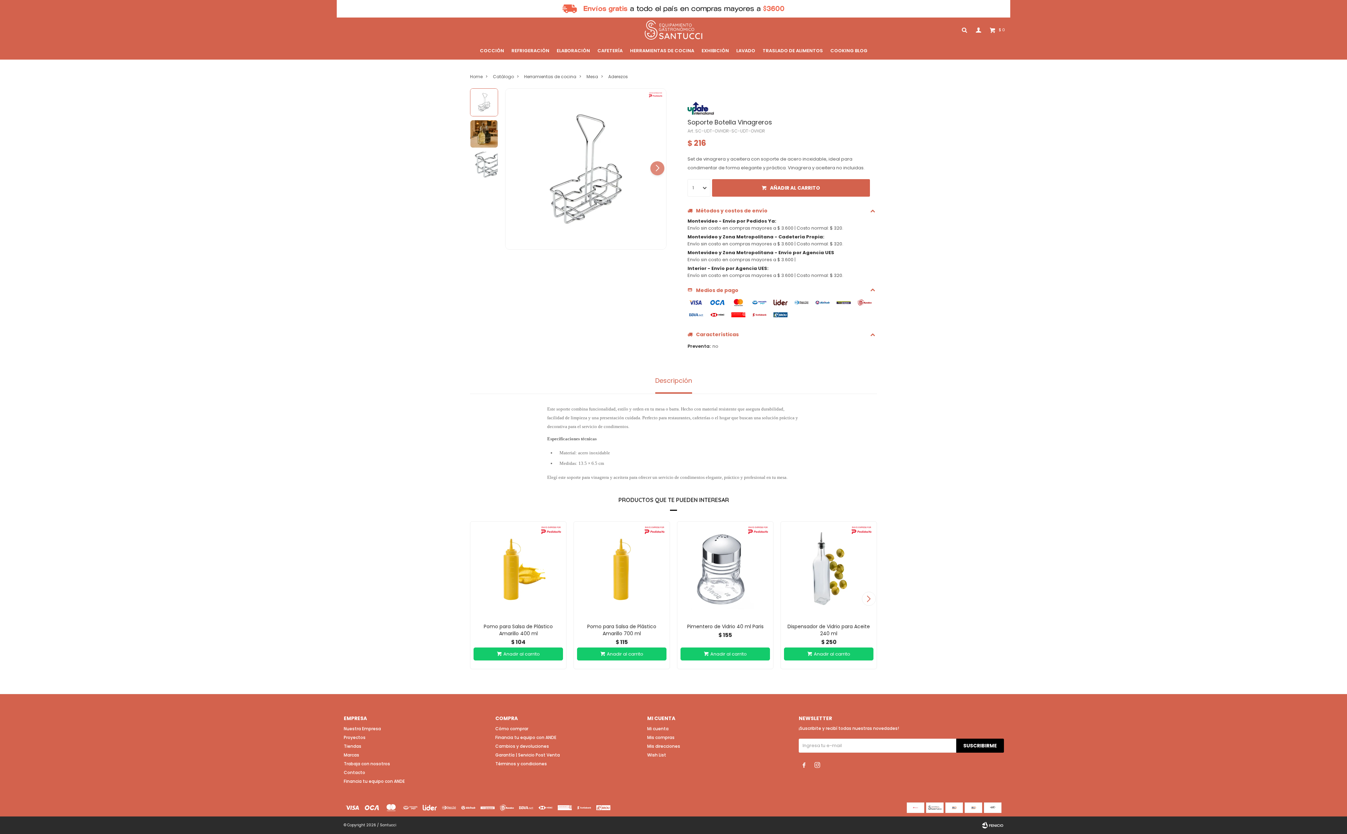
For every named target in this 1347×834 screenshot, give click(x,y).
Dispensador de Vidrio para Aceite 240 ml (829, 630)
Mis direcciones (663, 746)
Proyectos (355, 737)
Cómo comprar (511, 729)
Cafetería (610, 50)
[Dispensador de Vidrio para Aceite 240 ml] (828, 569)
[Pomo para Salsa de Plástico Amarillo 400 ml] (518, 569)
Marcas (351, 755)
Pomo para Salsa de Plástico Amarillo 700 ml (621, 630)
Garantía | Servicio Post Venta (527, 755)
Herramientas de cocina (662, 50)
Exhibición (715, 50)
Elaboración (573, 50)
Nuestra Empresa (362, 729)
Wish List (656, 755)
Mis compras (661, 737)
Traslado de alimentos (793, 50)
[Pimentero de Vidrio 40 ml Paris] (725, 569)
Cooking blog (848, 50)
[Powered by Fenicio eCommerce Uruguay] (992, 825)
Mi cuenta (658, 729)
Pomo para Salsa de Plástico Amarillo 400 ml (518, 630)
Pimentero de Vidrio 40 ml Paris (725, 626)
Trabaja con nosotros (367, 764)
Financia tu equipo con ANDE (374, 781)
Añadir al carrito (795, 187)
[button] (657, 168)
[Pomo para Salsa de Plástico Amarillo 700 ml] (622, 569)
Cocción (492, 50)
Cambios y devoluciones (522, 746)
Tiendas (352, 746)
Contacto (354, 772)
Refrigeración (530, 50)
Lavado (745, 50)
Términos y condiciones (521, 764)
